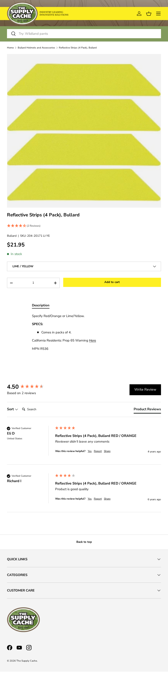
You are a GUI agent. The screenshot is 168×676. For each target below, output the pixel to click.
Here (92, 340)
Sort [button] (11, 409)
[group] (30, 387)
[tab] (147, 410)
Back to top (84, 542)
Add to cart (112, 282)
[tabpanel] (84, 332)
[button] (84, 226)
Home (10, 48)
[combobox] (84, 33)
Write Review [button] (145, 389)
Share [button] (107, 451)
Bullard (12, 236)
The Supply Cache (26, 660)
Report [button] (98, 451)
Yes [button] (90, 451)
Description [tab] (40, 305)
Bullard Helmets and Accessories (36, 48)
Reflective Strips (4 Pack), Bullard (78, 48)
